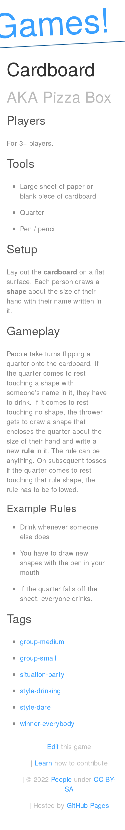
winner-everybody (47, 723)
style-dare (35, 707)
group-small (38, 658)
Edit (53, 746)
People (61, 779)
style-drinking (40, 690)
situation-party (42, 674)
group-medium (42, 641)
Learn (43, 762)
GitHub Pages (88, 805)
